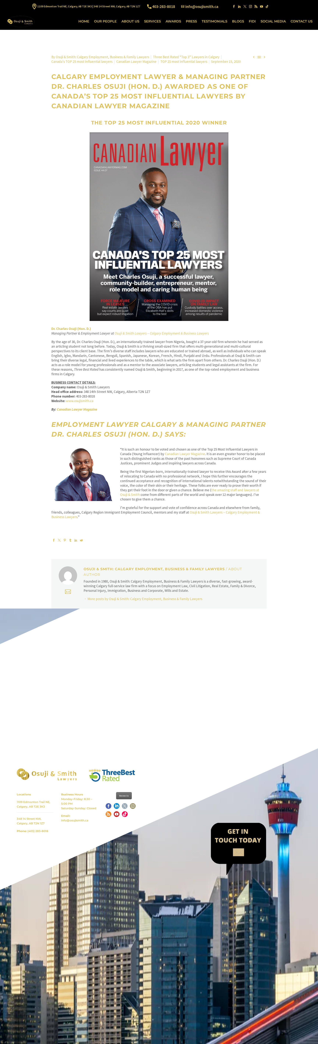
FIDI (252, 21)
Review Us (124, 795)
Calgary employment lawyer (113, 77)
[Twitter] (245, 6)
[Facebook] (234, 6)
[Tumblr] (70, 540)
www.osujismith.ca (79, 401)
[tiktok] (125, 815)
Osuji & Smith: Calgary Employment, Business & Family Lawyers (102, 57)
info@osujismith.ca (201, 6)
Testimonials (214, 21)
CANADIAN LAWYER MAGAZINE (110, 106)
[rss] (108, 815)
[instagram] (133, 807)
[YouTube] (261, 6)
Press (191, 21)
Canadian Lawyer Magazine (136, 61)
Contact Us (301, 21)
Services (152, 21)
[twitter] (125, 807)
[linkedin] (116, 807)
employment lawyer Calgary (114, 424)
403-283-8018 (163, 6)
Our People (105, 21)
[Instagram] (250, 6)
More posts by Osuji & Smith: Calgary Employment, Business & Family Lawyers (144, 599)
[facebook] (108, 807)
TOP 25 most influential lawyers (183, 61)
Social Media (273, 21)
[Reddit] (81, 540)
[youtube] (116, 815)
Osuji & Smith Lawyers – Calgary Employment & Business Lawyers (162, 333)
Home (83, 21)
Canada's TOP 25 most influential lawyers (81, 61)
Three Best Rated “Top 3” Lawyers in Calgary (186, 57)
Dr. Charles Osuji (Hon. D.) (107, 86)
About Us (130, 21)
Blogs (238, 21)
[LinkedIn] (239, 6)
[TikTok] (267, 6)
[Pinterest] (64, 540)
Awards (173, 21)
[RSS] (256, 6)
